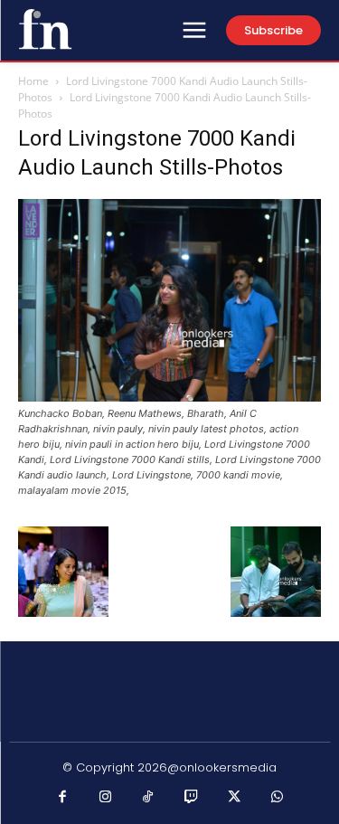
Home (33, 81)
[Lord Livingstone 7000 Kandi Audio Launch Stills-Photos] (169, 396)
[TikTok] (148, 798)
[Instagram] (106, 798)
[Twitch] (191, 798)
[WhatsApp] (277, 798)
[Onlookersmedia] (45, 29)
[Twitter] (234, 798)
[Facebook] (62, 798)
